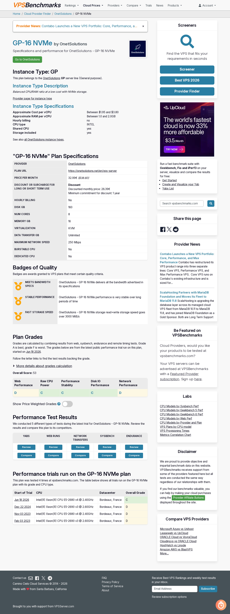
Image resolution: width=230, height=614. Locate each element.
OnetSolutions (63, 13)
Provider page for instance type (32, 98)
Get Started (169, 180)
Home (16, 13)
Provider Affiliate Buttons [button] (188, 497)
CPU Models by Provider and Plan (181, 422)
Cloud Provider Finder (37, 13)
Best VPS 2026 (187, 80)
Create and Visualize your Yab (180, 184)
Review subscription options (169, 597)
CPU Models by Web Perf (176, 418)
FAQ (104, 578)
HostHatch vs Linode (173, 545)
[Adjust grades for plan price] (59, 404)
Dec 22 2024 (22, 507)
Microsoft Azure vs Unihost (177, 529)
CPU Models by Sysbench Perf (179, 406)
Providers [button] (114, 5)
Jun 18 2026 (33, 351)
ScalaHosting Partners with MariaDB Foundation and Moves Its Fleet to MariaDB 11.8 (184, 297)
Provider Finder (187, 91)
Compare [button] (133, 5)
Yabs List (168, 188)
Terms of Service (112, 586)
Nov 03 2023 (22, 514)
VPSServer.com (64, 606)
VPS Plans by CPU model (175, 426)
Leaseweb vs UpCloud (174, 533)
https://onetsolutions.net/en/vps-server (92, 171)
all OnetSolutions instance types (44, 139)
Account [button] (207, 5)
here (198, 379)
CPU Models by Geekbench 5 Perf (181, 410)
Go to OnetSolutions (27, 59)
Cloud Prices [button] (92, 5)
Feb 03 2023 (22, 521)
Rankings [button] (71, 5)
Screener (187, 69)
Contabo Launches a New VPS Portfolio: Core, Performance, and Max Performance (104, 26)
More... (164, 553)
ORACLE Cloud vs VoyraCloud (178, 537)
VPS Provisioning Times (174, 430)
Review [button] (26, 447)
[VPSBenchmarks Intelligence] (221, 605)
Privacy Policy (110, 582)
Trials (148, 5)
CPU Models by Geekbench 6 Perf (181, 414)
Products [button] (174, 5)
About (105, 590)
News (159, 5)
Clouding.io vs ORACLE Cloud (178, 541)
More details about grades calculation (44, 366)
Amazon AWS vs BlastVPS (176, 549)
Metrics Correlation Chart (175, 435)
